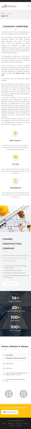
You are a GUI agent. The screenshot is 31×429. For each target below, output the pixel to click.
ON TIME (15, 164)
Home (2, 13)
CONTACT (19, 425)
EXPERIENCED (15, 188)
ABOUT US (11, 423)
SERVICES (18, 423)
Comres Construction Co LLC (16, 420)
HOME (4, 423)
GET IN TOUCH (10, 283)
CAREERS (12, 425)
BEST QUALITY (15, 140)
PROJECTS (26, 423)
